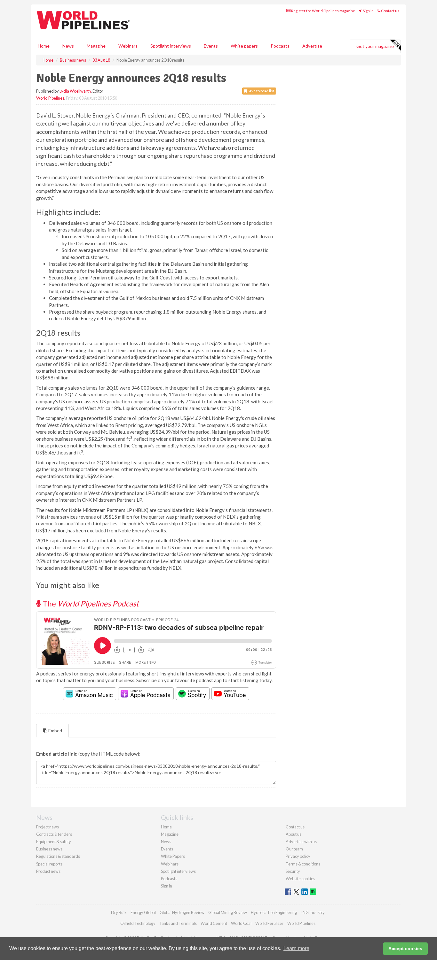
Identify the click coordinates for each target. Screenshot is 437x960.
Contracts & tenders (54, 834)
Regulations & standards (58, 856)
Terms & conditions (303, 863)
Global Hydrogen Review (182, 912)
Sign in (368, 11)
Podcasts (280, 46)
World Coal (241, 923)
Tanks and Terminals (178, 923)
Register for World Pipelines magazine (322, 11)
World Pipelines (50, 98)
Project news (47, 826)
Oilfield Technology (137, 923)
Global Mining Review (227, 912)
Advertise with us (301, 841)
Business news (49, 848)
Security (293, 871)
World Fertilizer (269, 923)
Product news (48, 871)
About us (293, 834)
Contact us (389, 11)
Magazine (96, 46)
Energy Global (143, 912)
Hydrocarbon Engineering (274, 912)
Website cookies (300, 878)
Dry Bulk (119, 912)
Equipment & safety (53, 841)
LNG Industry (313, 912)
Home (44, 46)
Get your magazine (375, 46)
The (90, 603)
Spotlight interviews (170, 46)
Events (211, 46)
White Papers (173, 856)
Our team (294, 848)
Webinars (128, 46)
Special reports (49, 863)
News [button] (68, 46)
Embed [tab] (54, 730)
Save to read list (260, 90)
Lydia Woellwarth (75, 91)
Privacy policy (298, 856)
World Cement (214, 923)
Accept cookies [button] (405, 948)
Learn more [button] (296, 948)
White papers (244, 46)
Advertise (312, 46)
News (166, 841)
